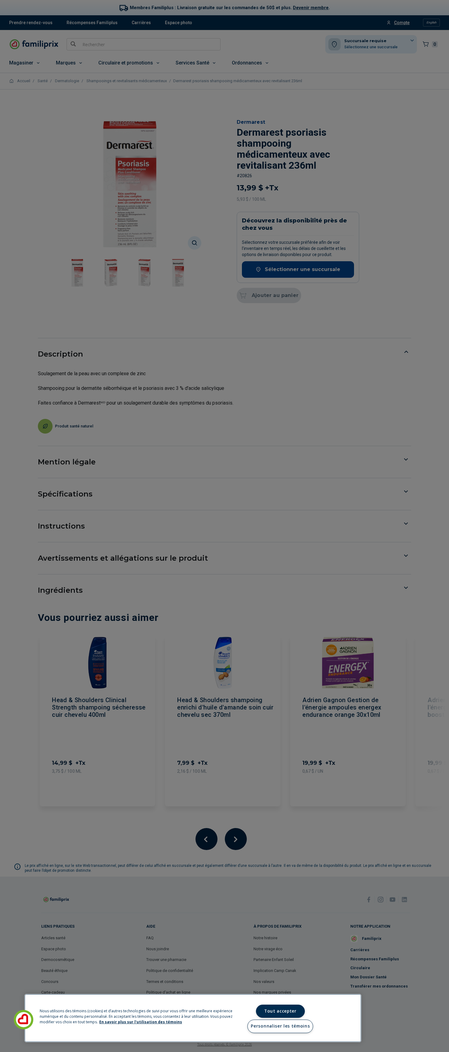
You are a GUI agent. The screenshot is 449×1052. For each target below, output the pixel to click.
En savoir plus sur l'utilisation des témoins (140, 1022)
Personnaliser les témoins (280, 1026)
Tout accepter (280, 1011)
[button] (23, 1019)
